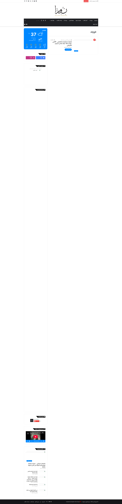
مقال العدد (52, 20)
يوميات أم (65, 20)
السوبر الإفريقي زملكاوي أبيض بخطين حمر (37, 264)
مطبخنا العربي (71, 20)
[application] (35, 436)
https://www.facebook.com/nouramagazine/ (36, 158)
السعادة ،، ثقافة (42, 331)
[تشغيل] (43, 441)
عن (40, 501)
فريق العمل (37, 501)
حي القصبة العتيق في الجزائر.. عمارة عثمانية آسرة (31, 490)
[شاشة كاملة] (27, 441)
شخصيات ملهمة (78, 20)
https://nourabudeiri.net (40, 161)
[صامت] (29, 441)
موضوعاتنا (43, 230)
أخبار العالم (85, 20)
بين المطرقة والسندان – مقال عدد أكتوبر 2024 (37, 298)
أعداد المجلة (95, 24)
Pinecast (43, 162)
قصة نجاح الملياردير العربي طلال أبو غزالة (32, 472)
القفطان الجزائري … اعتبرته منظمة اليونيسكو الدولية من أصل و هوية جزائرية (36, 465)
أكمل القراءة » (68, 49)
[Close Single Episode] (35, 142)
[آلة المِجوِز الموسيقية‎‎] (41, 486)
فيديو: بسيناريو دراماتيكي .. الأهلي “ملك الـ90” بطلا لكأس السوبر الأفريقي (62, 43)
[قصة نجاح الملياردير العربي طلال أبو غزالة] (41, 473)
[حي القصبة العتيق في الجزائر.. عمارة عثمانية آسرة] (41, 492)
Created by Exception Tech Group (73, 501)
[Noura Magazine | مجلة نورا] (61, 10)
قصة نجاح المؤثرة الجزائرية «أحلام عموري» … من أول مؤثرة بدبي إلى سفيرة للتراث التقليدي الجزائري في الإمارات (31, 479)
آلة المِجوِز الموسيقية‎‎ (33, 484)
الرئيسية (95, 20)
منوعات (91, 20)
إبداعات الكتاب (59, 20)
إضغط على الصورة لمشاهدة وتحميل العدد (36, 68)
